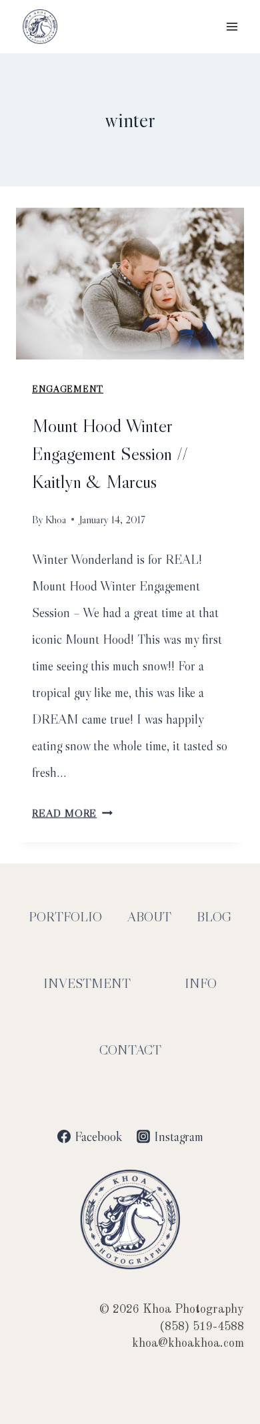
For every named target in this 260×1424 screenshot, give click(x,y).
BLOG (214, 917)
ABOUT (149, 917)
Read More (72, 813)
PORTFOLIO (65, 917)
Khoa (55, 519)
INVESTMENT (87, 983)
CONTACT (130, 1050)
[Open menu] (231, 26)
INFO (201, 983)
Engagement (67, 389)
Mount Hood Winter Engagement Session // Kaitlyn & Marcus (110, 453)
